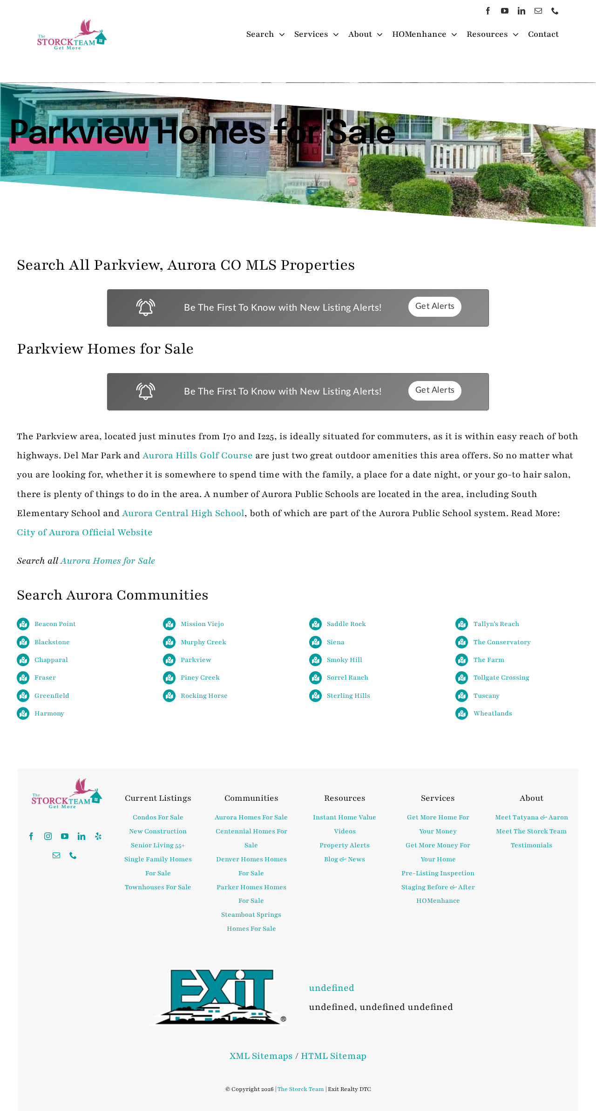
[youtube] (504, 10)
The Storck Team (301, 1089)
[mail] (538, 10)
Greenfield (51, 695)
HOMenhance (438, 900)
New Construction (158, 831)
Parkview (196, 659)
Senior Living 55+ (158, 845)
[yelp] (98, 836)
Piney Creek (200, 677)
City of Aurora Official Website (85, 532)
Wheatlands (493, 713)
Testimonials (531, 845)
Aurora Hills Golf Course (197, 456)
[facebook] (488, 10)
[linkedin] (521, 10)
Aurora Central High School (183, 513)
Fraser (45, 677)
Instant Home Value (344, 817)
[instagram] (48, 836)
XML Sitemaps (261, 1056)
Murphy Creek (203, 642)
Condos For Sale (158, 817)
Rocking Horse (204, 695)
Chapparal (51, 659)
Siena (336, 642)
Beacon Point (55, 624)
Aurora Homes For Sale (251, 817)
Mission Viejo (202, 624)
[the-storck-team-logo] (72, 25)
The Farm (489, 659)
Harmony (49, 713)
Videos (345, 831)
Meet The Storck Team (531, 831)
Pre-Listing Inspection (437, 873)
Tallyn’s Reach (496, 624)
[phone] (555, 10)
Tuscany (487, 695)
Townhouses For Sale (158, 887)
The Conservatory (502, 642)
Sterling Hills (348, 695)
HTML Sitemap (333, 1056)
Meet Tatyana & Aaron (531, 817)
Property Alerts (344, 845)
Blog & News (344, 859)
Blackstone (52, 642)
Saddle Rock (346, 624)
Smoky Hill (344, 659)
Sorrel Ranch (347, 677)
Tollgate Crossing (501, 677)
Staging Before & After (438, 887)
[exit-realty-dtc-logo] (217, 974)
